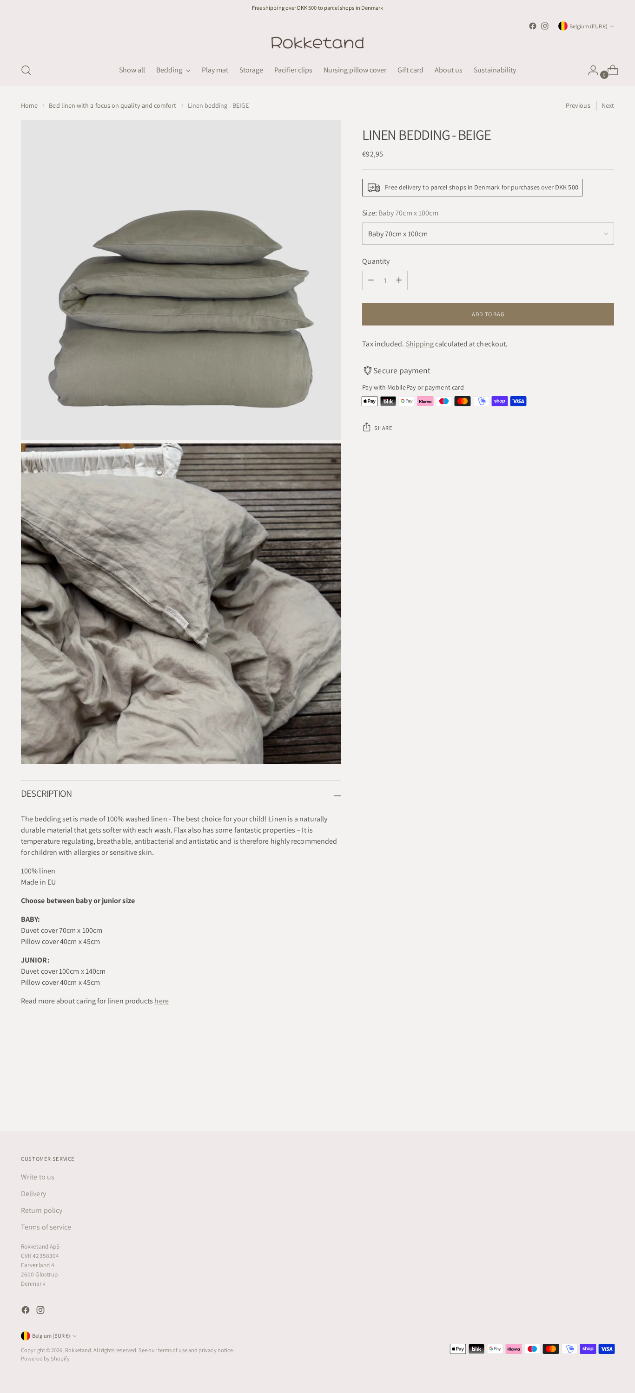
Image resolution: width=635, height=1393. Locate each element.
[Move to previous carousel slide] (585, 1099)
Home (29, 105)
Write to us (37, 1177)
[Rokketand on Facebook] (533, 26)
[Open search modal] (26, 70)
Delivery (33, 1193)
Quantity (376, 261)
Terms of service (46, 1227)
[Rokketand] (317, 43)
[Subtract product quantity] (371, 280)
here (161, 1001)
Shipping (420, 344)
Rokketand (78, 1350)
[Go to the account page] (589, 70)
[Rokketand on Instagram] (545, 26)
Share (383, 428)
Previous (578, 105)
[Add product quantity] (398, 280)
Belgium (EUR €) (588, 26)
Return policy (41, 1210)
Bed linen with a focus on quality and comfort (112, 105)
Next (608, 105)
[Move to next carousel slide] (606, 1099)
